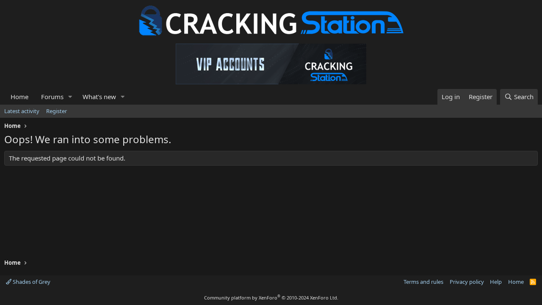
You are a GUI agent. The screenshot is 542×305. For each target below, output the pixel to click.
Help (496, 282)
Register (56, 111)
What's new (99, 96)
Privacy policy (467, 282)
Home (19, 96)
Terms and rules (423, 282)
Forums (52, 96)
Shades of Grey (30, 282)
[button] (70, 97)
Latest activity (21, 111)
